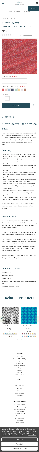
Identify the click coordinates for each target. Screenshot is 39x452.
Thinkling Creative (19, 409)
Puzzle (28, 329)
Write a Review (28, 35)
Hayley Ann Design (19, 413)
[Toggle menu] (3, 3)
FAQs (19, 361)
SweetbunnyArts (19, 411)
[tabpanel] (29, 322)
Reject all (19, 444)
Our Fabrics (19, 356)
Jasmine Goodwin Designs (19, 407)
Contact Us (19, 363)
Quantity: (5, 94)
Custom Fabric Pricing (19, 359)
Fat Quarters (19, 391)
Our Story (19, 370)
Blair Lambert (19, 416)
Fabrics (19, 388)
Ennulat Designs (19, 422)
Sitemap (19, 379)
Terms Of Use (19, 377)
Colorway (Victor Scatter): (13, 86)
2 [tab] (19, 339)
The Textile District (19, 404)
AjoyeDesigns (19, 418)
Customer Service (19, 365)
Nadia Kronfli (20, 420)
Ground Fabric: (10, 76)
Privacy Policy (19, 374)
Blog (19, 368)
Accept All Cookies (19, 448)
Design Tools (19, 395)
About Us (19, 372)
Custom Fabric (19, 393)
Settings (19, 439)
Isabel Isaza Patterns (19, 425)
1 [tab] (17, 339)
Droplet (10, 329)
